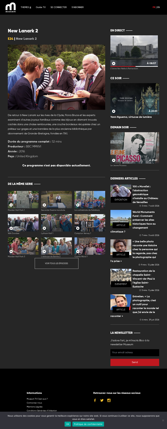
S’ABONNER (78, 7)
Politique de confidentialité (88, 424)
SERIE (96, 184)
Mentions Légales (34, 407)
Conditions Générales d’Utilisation (42, 411)
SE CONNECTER (59, 7)
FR (154, 7)
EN (158, 7)
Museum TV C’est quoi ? (37, 399)
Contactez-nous (34, 403)
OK (67, 424)
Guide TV (41, 7)
